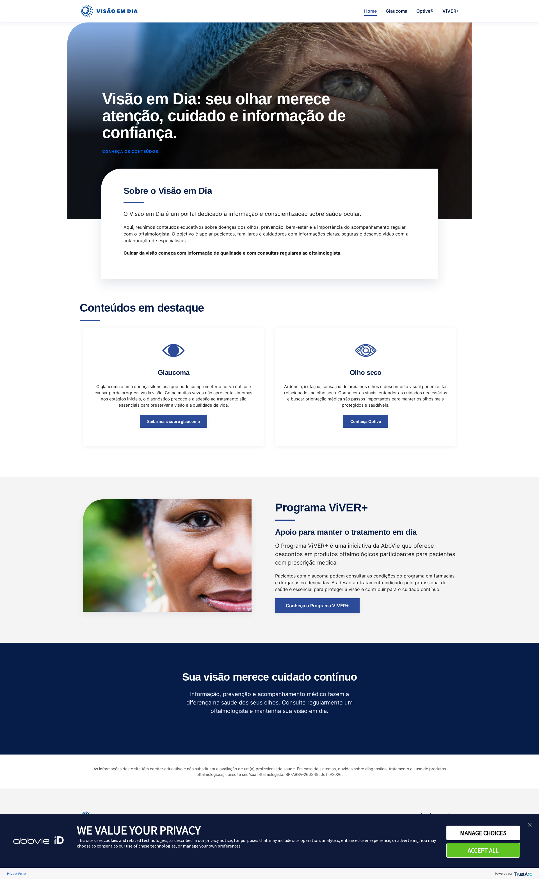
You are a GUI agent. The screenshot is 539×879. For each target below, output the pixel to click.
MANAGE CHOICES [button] (483, 833)
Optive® (424, 11)
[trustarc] (522, 873)
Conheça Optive (365, 421)
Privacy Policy (17, 873)
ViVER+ (450, 11)
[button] (529, 824)
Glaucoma (396, 11)
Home (370, 11)
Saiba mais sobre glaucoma (173, 421)
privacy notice (218, 840)
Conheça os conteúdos (130, 151)
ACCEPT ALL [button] (483, 850)
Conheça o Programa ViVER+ (317, 605)
